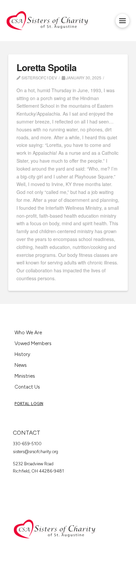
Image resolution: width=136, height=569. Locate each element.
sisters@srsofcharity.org (35, 451)
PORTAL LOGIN (29, 403)
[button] (122, 21)
